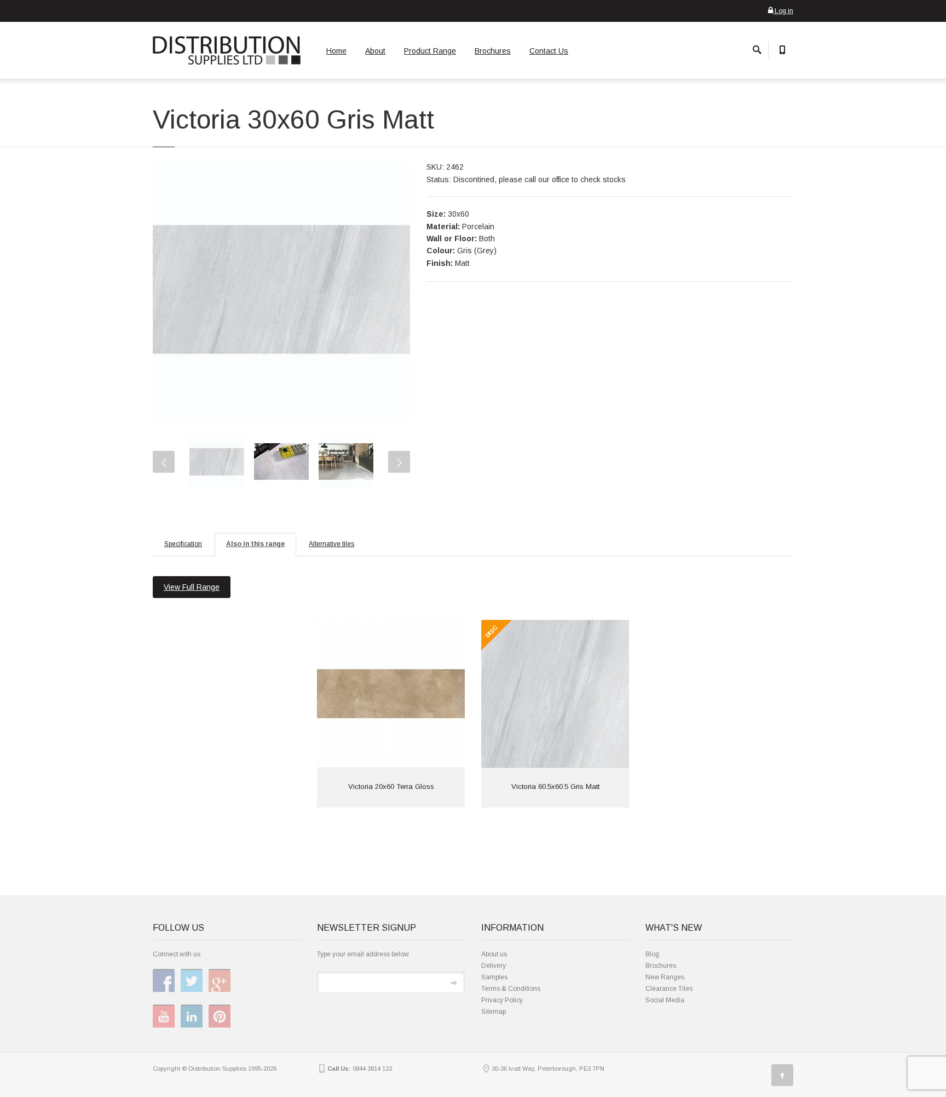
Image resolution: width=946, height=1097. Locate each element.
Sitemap (493, 1011)
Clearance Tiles (669, 988)
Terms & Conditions (510, 988)
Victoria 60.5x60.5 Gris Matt (555, 786)
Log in (783, 11)
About (375, 51)
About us (494, 954)
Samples (494, 977)
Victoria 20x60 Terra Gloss (391, 786)
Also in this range (255, 544)
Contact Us (548, 51)
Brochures (493, 51)
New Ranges (664, 977)
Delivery (493, 966)
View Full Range (192, 587)
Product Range (430, 51)
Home (336, 51)
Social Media (664, 1000)
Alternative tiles (331, 544)
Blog (652, 954)
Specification (183, 544)
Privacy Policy (502, 1000)
